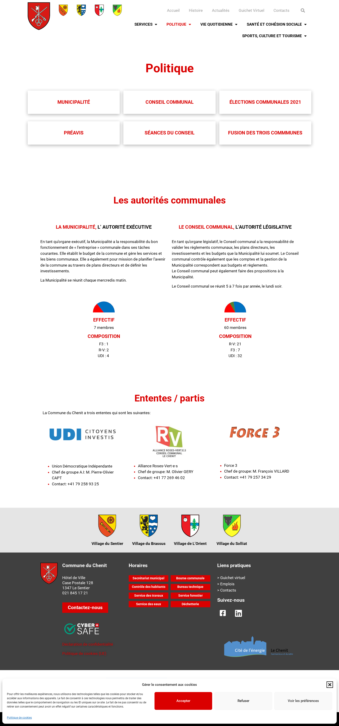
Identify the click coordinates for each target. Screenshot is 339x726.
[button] (329, 684)
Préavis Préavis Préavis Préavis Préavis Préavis (169, 165)
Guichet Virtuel (251, 10)
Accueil (173, 10)
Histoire (196, 10)
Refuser (243, 701)
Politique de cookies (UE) (84, 653)
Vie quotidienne (216, 24)
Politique (176, 24)
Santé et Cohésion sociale (274, 24)
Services (143, 24)
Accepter (183, 701)
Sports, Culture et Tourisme (272, 35)
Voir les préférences (303, 701)
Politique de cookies (19, 717)
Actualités (220, 10)
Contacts (281, 10)
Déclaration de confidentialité (87, 644)
